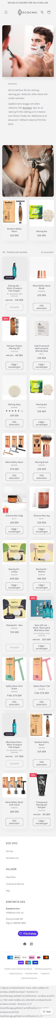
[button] (6, 12)
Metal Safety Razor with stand (14, 803)
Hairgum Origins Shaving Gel (14, 346)
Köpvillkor (11, 877)
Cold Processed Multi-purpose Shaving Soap (41, 348)
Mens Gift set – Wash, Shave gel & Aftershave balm (41, 628)
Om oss (9, 851)
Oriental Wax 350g (14, 515)
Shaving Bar (41, 231)
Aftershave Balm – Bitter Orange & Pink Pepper (14, 745)
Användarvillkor (31, 973)
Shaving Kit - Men (14, 625)
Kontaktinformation (29, 978)
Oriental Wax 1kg (42, 515)
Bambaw (27, 107)
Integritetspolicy (16, 973)
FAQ (8, 890)
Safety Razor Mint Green (14, 687)
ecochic (13, 969)
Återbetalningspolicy (43, 969)
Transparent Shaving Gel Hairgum (41, 805)
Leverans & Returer (15, 884)
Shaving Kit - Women (41, 570)
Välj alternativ (41, 307)
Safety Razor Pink (41, 686)
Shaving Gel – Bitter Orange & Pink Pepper (14, 288)
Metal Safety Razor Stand (41, 287)
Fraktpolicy (45, 973)
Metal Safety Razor (14, 462)
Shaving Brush (41, 462)
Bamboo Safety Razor (14, 229)
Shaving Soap (14, 404)
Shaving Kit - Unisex (14, 570)
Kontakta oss (12, 858)
